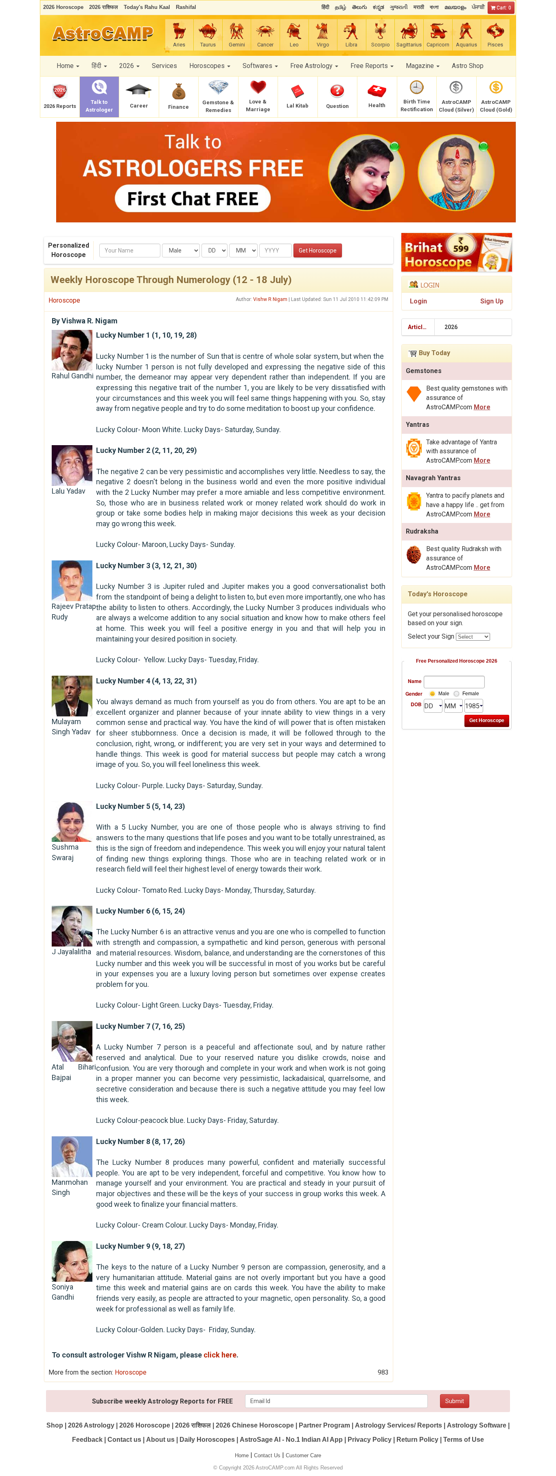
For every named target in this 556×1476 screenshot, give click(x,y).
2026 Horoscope (144, 1425)
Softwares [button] (258, 66)
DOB (416, 704)
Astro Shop (468, 66)
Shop (54, 1425)
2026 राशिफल (193, 1425)
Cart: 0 (503, 8)
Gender (413, 693)
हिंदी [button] (97, 66)
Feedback (87, 1439)
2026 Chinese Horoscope (255, 1425)
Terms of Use (463, 1439)
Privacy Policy (370, 1439)
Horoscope (64, 300)
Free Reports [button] (370, 66)
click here (220, 1355)
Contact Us (267, 1455)
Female (470, 693)
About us (160, 1439)
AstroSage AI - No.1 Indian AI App (291, 1439)
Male (443, 693)
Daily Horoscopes (207, 1439)
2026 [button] (127, 66)
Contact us (124, 1439)
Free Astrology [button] (312, 66)
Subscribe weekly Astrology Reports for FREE (162, 1401)
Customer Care (303, 1455)
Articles (418, 327)
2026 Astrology (91, 1425)
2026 (450, 327)
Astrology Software (476, 1425)
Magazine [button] (421, 66)
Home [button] (66, 66)
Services (164, 66)
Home (242, 1455)
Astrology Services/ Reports (398, 1425)
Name (415, 681)
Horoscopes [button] (207, 66)
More (482, 407)
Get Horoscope (318, 250)
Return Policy (417, 1439)
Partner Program (325, 1425)
